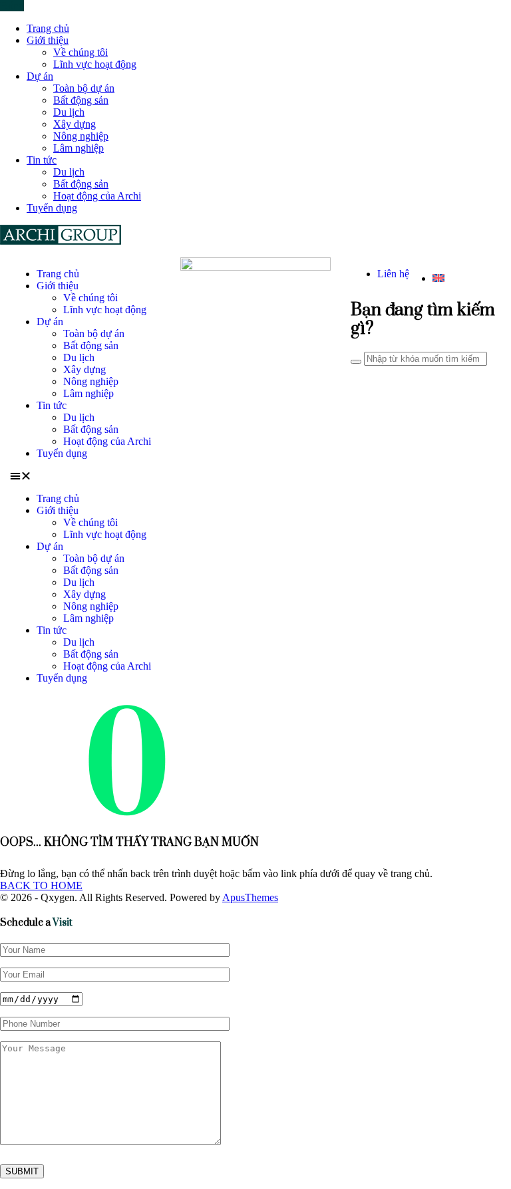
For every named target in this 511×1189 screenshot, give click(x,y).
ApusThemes (250, 897)
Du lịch (69, 112)
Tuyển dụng (52, 207)
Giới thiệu (48, 40)
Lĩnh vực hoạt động (94, 64)
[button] (85, 476)
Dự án (40, 76)
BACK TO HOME (41, 885)
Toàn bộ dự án (83, 88)
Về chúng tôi (80, 52)
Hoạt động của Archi (97, 195)
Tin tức (42, 160)
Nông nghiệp (80, 136)
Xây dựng (74, 124)
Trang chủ (48, 28)
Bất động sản (80, 100)
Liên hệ (393, 273)
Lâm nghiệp (78, 148)
